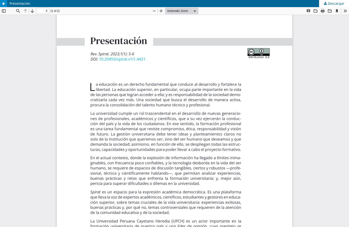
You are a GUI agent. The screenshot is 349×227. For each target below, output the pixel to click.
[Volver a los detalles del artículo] (3, 3)
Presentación (19, 3)
